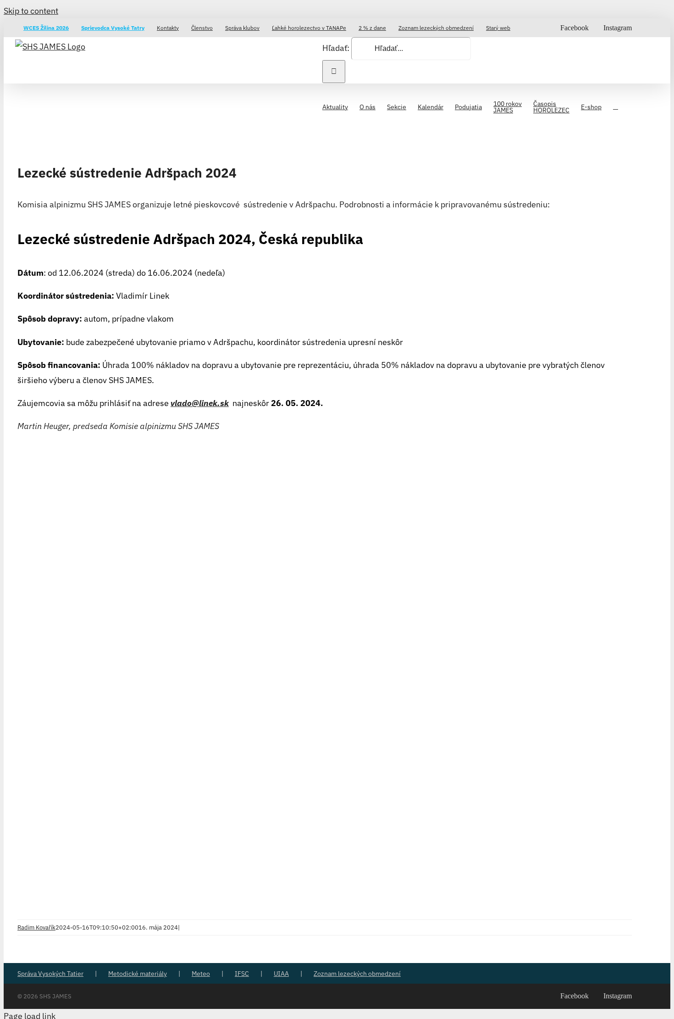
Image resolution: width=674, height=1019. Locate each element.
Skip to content (31, 11)
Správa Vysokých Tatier (50, 973)
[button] (615, 106)
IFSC (242, 973)
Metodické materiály (137, 973)
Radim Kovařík (36, 927)
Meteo (201, 973)
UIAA (281, 973)
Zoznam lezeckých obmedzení (357, 973)
